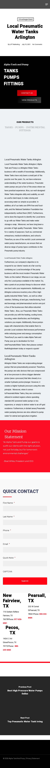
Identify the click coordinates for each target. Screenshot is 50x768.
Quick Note (9, 558)
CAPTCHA (7, 571)
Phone (7, 530)
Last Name (8, 517)
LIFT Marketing (15, 44)
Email (6, 544)
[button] (46, 4)
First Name (9, 503)
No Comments (37, 44)
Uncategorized (25, 19)
